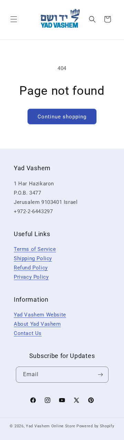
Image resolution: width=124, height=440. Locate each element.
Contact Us (28, 333)
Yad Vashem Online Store (50, 426)
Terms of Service (35, 249)
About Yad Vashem (37, 324)
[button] (13, 19)
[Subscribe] (100, 375)
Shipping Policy (33, 258)
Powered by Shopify (95, 426)
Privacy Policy (31, 277)
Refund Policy (31, 268)
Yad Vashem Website (40, 315)
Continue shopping (62, 117)
